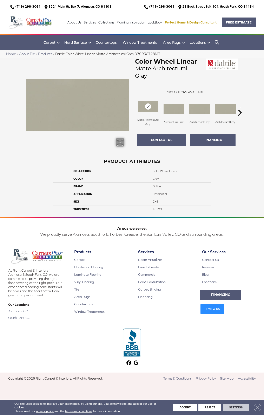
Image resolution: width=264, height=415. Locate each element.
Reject (210, 407)
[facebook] (129, 363)
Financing (213, 140)
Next (240, 106)
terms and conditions (78, 411)
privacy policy (45, 411)
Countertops (106, 42)
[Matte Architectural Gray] (148, 106)
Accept (185, 407)
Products (45, 54)
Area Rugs (172, 42)
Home (11, 54)
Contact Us (161, 140)
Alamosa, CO (18, 311)
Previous (133, 106)
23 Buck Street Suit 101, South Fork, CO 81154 (218, 6)
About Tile (27, 54)
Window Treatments (140, 42)
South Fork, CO (19, 318)
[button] (239, 22)
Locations (198, 42)
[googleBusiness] (136, 363)
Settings (236, 407)
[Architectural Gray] (174, 109)
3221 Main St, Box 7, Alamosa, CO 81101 (79, 6)
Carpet (49, 42)
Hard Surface (75, 42)
